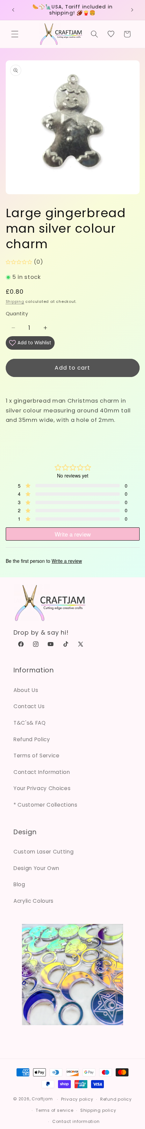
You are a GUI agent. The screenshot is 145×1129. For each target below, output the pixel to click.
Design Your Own (36, 868)
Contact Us (29, 706)
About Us (25, 690)
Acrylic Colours (33, 900)
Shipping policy (98, 1110)
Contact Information (41, 772)
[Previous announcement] (13, 9)
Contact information (76, 1121)
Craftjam (42, 1099)
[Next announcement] (132, 9)
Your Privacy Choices (41, 788)
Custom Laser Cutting (43, 851)
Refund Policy (31, 739)
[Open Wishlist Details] (111, 34)
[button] (15, 34)
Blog (19, 884)
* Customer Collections (45, 804)
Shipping (15, 301)
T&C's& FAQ (29, 722)
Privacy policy (77, 1099)
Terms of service (54, 1110)
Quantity (17, 313)
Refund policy (116, 1099)
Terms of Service (36, 755)
